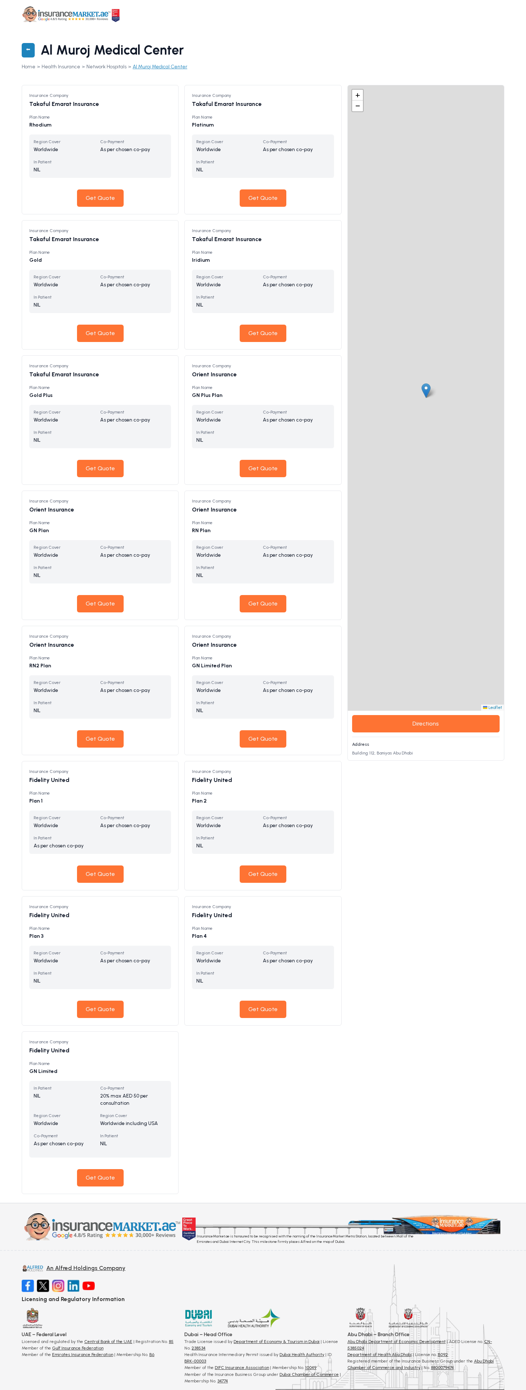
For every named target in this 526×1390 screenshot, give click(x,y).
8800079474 (442, 1367)
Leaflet (494, 707)
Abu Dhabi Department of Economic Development (396, 1341)
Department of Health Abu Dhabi (379, 1354)
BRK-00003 (195, 1361)
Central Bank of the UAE (108, 1341)
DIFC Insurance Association (242, 1367)
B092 (443, 1354)
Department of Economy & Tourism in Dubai (277, 1341)
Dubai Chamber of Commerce (309, 1374)
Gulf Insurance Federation (77, 1348)
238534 (198, 1348)
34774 (222, 1380)
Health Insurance (61, 67)
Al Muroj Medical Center (160, 67)
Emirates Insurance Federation (82, 1354)
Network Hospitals (106, 67)
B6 (151, 1354)
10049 (310, 1367)
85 (171, 1341)
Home (28, 67)
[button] (426, 390)
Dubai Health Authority (301, 1354)
